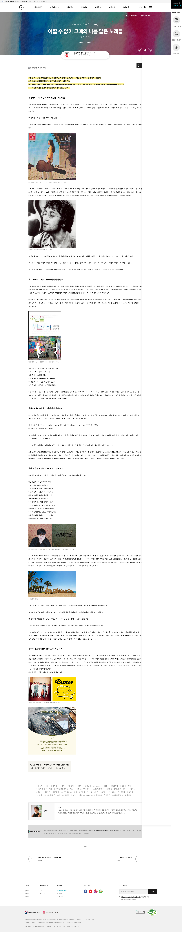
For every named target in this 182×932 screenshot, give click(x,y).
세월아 (79, 786)
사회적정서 (86, 789)
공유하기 (150, 50)
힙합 (39, 792)
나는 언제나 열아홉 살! (125, 857)
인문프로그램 (176, 4)
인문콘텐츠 (38, 7)
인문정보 (70, 7)
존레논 (87, 786)
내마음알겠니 (56, 792)
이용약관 (59, 894)
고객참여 (98, 7)
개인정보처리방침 (62, 891)
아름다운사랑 (41, 789)
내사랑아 (71, 786)
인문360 (21, 7)
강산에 (83, 792)
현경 (123, 786)
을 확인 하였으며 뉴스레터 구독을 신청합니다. (135, 898)
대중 (77, 789)
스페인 (59, 795)
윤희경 (108, 789)
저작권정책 (60, 897)
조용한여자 (114, 786)
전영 (50, 789)
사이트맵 (150, 7)
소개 (41, 891)
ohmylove (96, 786)
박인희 (63, 786)
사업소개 (112, 7)
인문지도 (84, 7)
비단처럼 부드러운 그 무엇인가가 (49, 857)
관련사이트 (28, 897)
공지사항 (126, 7)
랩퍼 (131, 789)
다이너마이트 (98, 795)
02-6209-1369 (76, 922)
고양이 (131, 792)
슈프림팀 (102, 792)
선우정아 (122, 792)
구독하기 (152, 891)
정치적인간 (128, 795)
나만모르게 (112, 792)
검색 (141, 7)
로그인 (145, 7)
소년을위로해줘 (97, 789)
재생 (75, 58)
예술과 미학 (77, 24)
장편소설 (116, 789)
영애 (129, 786)
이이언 (41, 795)
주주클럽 (66, 792)
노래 (41, 786)
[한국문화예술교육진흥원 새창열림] (51, 912)
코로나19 (94, 24)
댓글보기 (139, 65)
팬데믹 (55, 786)
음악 (86, 24)
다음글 (138, 859)
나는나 (75, 792)
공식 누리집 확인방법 (39, 1)
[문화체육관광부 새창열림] (32, 912)
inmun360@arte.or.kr (88, 919)
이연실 (105, 786)
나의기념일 (50, 795)
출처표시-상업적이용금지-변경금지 (104, 830)
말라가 (67, 795)
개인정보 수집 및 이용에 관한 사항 (130, 897)
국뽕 (107, 795)
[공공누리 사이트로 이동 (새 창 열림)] (34, 832)
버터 (80, 795)
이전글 (31, 859)
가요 (71, 789)
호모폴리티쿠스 (116, 795)
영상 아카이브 (55, 7)
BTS (74, 795)
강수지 (46, 792)
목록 (85, 847)
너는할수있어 (92, 792)
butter (88, 795)
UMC (125, 789)
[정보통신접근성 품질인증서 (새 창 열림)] (152, 912)
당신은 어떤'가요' (145, 15)
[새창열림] (85, 891)
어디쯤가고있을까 (61, 789)
